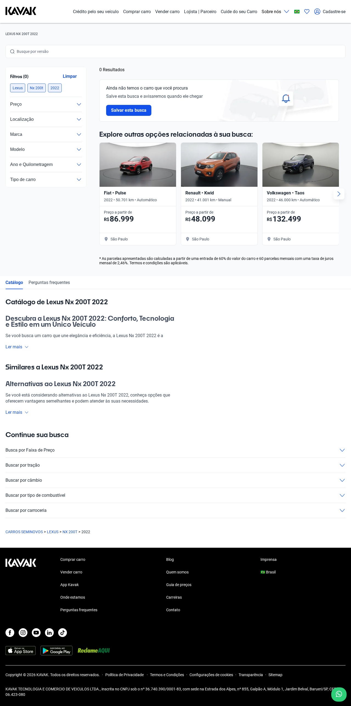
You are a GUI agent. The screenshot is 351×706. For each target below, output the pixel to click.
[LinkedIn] (49, 632)
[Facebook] (9, 632)
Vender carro (167, 11)
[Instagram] (23, 632)
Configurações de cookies (211, 675)
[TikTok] (62, 632)
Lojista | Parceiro (200, 11)
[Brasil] (297, 12)
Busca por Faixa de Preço (30, 450)
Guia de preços (178, 584)
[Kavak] (20, 11)
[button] (17, 88)
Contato (173, 610)
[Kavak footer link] (20, 585)
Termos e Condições (167, 675)
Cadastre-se (334, 11)
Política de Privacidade (125, 675)
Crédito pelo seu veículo (96, 11)
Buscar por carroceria (26, 510)
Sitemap (275, 675)
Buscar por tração (22, 465)
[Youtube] (36, 632)
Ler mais (13, 346)
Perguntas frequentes (49, 282)
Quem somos (177, 572)
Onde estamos (72, 597)
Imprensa (269, 559)
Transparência (251, 675)
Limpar (70, 76)
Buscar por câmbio (23, 480)
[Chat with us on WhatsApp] (339, 694)
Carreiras (174, 597)
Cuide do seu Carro (239, 11)
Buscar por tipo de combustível (35, 495)
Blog (170, 559)
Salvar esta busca (128, 110)
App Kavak (69, 584)
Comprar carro (137, 11)
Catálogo (14, 282)
